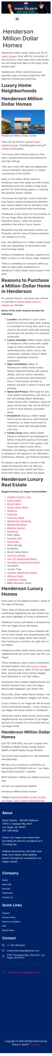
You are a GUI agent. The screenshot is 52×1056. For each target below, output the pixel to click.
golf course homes (36, 666)
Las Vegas (7, 800)
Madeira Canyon (16, 527)
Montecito (12, 531)
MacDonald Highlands (19, 521)
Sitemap (35, 1044)
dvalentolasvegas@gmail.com (24, 972)
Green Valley (14, 503)
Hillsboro (12, 510)
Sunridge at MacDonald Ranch (23, 562)
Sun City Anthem (16, 555)
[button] (17, 18)
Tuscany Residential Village (22, 572)
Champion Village (16, 579)
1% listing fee (9, 844)
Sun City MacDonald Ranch (22, 558)
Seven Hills (13, 541)
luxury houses (8, 56)
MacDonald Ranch (17, 524)
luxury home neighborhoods (29, 800)
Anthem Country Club (19, 497)
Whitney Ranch (15, 576)
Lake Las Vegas (15, 517)
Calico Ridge (14, 500)
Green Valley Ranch (17, 507)
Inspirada (12, 514)
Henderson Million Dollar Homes (28, 797)
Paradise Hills (14, 538)
